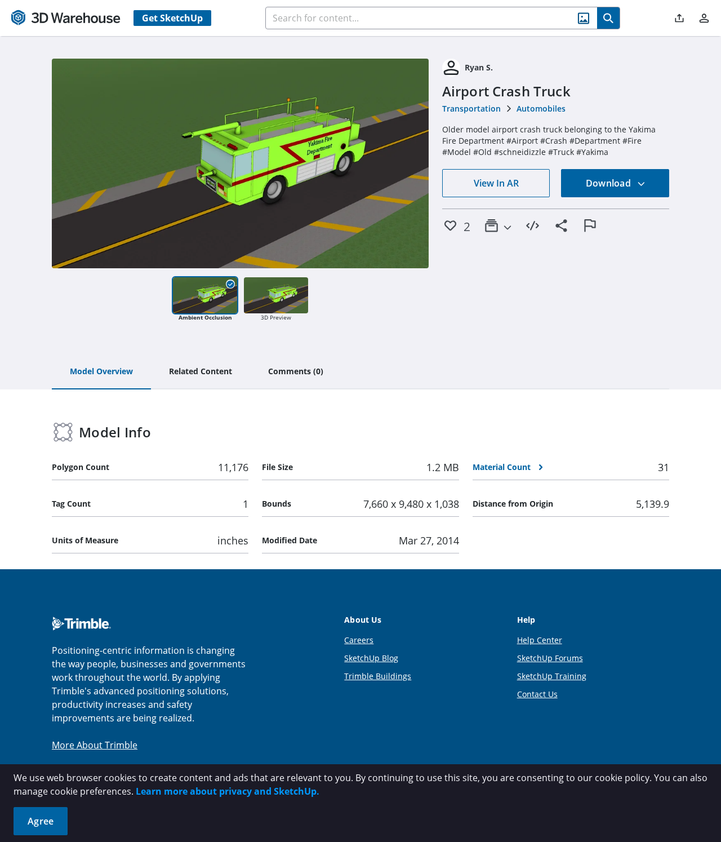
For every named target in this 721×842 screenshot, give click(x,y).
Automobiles (541, 108)
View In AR (496, 183)
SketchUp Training (551, 676)
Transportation (471, 108)
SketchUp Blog (371, 658)
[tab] (101, 371)
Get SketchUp (172, 18)
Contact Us (537, 694)
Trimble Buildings (377, 676)
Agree (41, 821)
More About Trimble (94, 745)
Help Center (539, 640)
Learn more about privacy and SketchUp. (227, 791)
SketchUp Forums (550, 658)
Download (609, 183)
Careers (358, 640)
